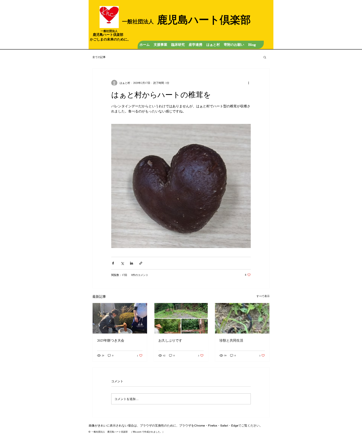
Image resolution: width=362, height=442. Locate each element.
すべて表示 (263, 296)
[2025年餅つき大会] (120, 318)
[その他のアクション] (248, 83)
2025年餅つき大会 (110, 340)
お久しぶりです (170, 340)
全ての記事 (99, 57)
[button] (265, 57)
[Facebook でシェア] (113, 263)
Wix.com (137, 432)
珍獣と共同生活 (231, 340)
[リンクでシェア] (141, 263)
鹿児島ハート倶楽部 (186, 19)
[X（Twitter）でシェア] (122, 263)
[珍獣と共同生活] (242, 318)
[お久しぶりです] (181, 318)
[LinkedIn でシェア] (131, 263)
